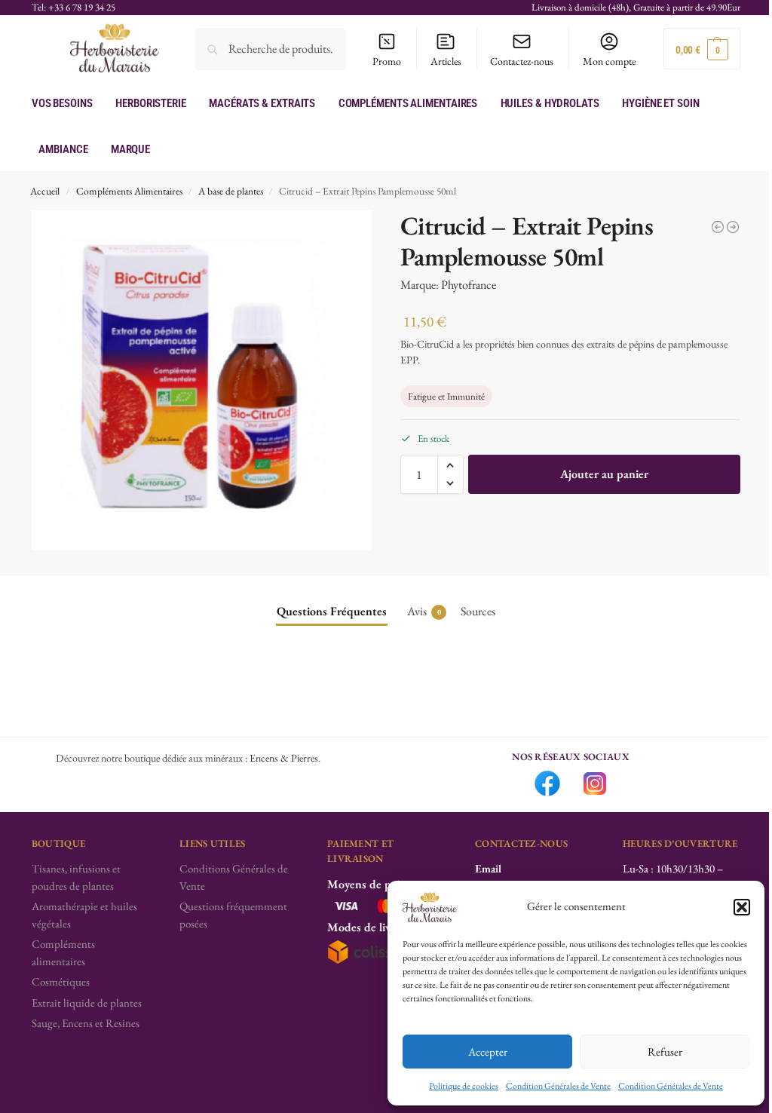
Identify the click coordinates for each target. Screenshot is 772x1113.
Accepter (487, 1051)
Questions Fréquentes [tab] (332, 611)
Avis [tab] (424, 611)
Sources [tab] (478, 611)
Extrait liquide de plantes (87, 1002)
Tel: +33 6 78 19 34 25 (73, 7)
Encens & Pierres (284, 758)
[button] (741, 907)
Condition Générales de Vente (558, 1086)
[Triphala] (717, 227)
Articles (445, 61)
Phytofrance (468, 285)
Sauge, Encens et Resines (85, 1023)
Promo (386, 61)
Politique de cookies (463, 1086)
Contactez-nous (521, 61)
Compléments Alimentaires (129, 191)
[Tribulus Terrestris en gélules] (732, 227)
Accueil (45, 191)
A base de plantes (230, 191)
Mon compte (609, 61)
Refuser (665, 1051)
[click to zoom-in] (202, 380)
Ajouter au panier (604, 474)
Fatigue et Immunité (446, 396)
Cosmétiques (61, 981)
